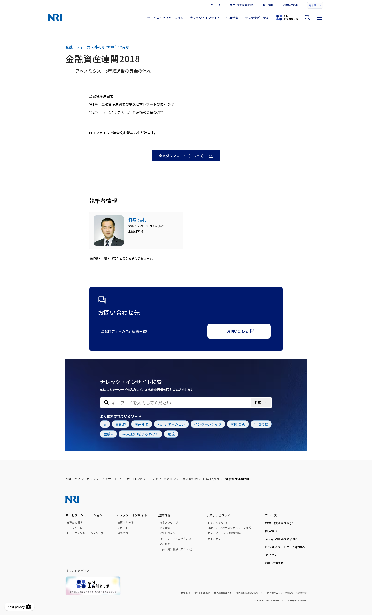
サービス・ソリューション (165, 18)
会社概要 (165, 544)
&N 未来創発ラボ (287, 17)
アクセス (271, 555)
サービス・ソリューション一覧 (85, 533)
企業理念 (165, 527)
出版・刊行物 (133, 479)
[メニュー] (319, 17)
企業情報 (232, 18)
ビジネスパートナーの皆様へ (285, 547)
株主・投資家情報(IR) (280, 523)
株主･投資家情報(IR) (242, 5)
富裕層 (120, 424)
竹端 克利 (137, 219)
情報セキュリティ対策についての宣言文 (287, 592)
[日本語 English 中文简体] (315, 5)
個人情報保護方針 (223, 592)
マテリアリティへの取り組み (225, 533)
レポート (123, 527)
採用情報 (268, 5)
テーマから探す (76, 527)
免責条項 (185, 592)
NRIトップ (72, 479)
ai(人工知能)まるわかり (140, 434)
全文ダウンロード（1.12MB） (182, 155)
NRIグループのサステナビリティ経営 (229, 527)
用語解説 (123, 533)
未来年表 (142, 424)
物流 (171, 434)
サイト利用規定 (202, 592)
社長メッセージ (169, 522)
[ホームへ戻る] (55, 17)
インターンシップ (208, 424)
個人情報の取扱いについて (249, 592)
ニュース (216, 5)
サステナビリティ (257, 18)
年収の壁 (261, 424)
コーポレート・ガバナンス (175, 538)
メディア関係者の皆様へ (282, 539)
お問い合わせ (290, 5)
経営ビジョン (167, 533)
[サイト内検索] (307, 17)
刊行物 (153, 479)
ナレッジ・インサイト (205, 18)
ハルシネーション (171, 424)
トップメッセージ (218, 522)
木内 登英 (238, 424)
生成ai (108, 434)
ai (105, 424)
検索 (258, 402)
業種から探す (75, 522)
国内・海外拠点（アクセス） (177, 549)
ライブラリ (214, 538)
